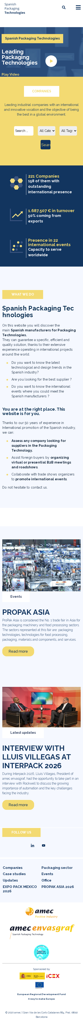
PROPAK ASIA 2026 (58, 887)
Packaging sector (57, 868)
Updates (10, 880)
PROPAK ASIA (26, 612)
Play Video (10, 74)
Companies (13, 868)
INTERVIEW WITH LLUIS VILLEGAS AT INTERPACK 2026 (36, 757)
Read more (18, 651)
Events (16, 596)
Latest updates (23, 732)
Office (46, 880)
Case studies (14, 874)
